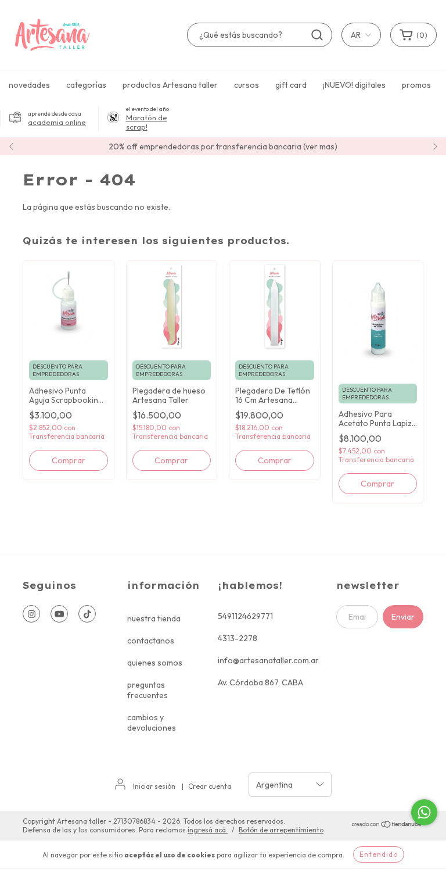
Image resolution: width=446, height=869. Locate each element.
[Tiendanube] (387, 825)
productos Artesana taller (170, 85)
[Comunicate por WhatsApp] (424, 812)
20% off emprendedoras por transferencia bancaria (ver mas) (223, 146)
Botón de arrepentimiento (281, 829)
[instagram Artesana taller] (31, 614)
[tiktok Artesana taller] (87, 614)
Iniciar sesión (154, 786)
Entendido (378, 854)
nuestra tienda (154, 618)
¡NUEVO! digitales (354, 85)
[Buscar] (317, 34)
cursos (246, 85)
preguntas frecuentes (147, 690)
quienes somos (154, 662)
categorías (86, 85)
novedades (29, 85)
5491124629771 (245, 616)
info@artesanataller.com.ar (268, 660)
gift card (291, 85)
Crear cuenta (209, 786)
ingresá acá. (208, 829)
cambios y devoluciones (151, 722)
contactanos (150, 640)
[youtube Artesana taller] (59, 614)
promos (416, 85)
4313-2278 (237, 638)
